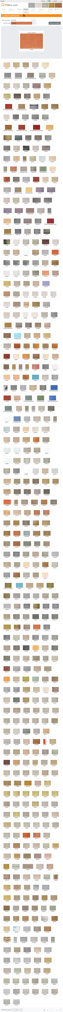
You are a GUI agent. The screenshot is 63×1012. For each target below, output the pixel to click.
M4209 (16, 671)
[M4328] (46, 304)
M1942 (17, 567)
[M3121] (45, 481)
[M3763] (7, 189)
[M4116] (7, 876)
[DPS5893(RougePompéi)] (36, 127)
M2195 (45, 578)
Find (33, 20)
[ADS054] (36, 283)
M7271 (26, 599)
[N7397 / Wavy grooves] (44, 293)
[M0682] (35, 897)
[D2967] (44, 106)
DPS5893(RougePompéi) (36, 130)
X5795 (47, 536)
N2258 (17, 953)
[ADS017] (7, 470)
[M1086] (45, 637)
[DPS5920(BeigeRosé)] (30, 75)
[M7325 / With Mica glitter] (7, 928)
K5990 (35, 484)
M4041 (7, 692)
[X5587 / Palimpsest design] (24, 502)
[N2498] (34, 939)
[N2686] (7, 887)
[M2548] (26, 741)
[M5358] (7, 481)
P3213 (54, 776)
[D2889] (26, 814)
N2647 (49, 130)
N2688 (35, 120)
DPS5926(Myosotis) (53, 401)
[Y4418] (16, 699)
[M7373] (26, 262)
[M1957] (7, 262)
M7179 (17, 890)
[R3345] (55, 345)
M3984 (7, 505)
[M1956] (27, 627)
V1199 (16, 921)
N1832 (35, 380)
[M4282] (48, 137)
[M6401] (16, 908)
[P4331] (55, 699)
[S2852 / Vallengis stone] (26, 679)
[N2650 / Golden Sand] (7, 283)
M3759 (36, 182)
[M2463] (7, 543)
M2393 (26, 432)
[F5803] (46, 512)
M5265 (55, 817)
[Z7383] (26, 304)
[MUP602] (23, 387)
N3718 (55, 755)
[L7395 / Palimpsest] (38, 5)
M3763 (7, 193)
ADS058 (16, 432)
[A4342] (26, 64)
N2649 (7, 901)
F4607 (25, 120)
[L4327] (7, 710)
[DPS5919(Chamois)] (21, 106)
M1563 (46, 848)
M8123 (26, 796)
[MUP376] (27, 543)
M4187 (16, 692)
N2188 (33, 390)
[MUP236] (18, 231)
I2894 (54, 807)
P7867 (46, 234)
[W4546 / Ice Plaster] (27, 418)
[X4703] (35, 616)
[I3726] (26, 720)
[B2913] (35, 803)
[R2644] (36, 564)
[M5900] (7, 554)
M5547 (26, 245)
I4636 (52, 78)
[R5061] (7, 450)
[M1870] (53, 168)
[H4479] (35, 148)
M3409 (37, 99)
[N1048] (46, 970)
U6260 (55, 474)
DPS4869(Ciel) (17, 422)
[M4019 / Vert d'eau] (35, 679)
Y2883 (16, 807)
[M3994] (16, 293)
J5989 (27, 495)
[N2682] (37, 876)
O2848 (7, 838)
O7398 (35, 297)
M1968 (46, 359)
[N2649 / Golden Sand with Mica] (7, 897)
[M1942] (17, 564)
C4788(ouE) (30, 213)
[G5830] (42, 158)
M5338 (36, 307)
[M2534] (45, 887)
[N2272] (37, 949)
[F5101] (16, 522)
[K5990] (35, 481)
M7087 (45, 776)
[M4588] (26, 148)
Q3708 (41, 411)
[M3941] (7, 606)
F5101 (16, 526)
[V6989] (25, 314)
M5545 (45, 994)
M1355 (26, 557)
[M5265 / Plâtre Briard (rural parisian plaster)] (55, 814)
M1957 (7, 265)
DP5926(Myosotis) (54, 390)
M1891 (34, 911)
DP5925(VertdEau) (8, 411)
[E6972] (54, 314)
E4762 (47, 203)
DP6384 (46, 442)
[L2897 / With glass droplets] (26, 803)
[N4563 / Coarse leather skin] (36, 356)
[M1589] (27, 450)
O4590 (16, 619)
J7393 (7, 224)
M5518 (35, 817)
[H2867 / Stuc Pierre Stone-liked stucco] (36, 824)
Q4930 (50, 588)
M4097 (55, 682)
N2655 (26, 442)
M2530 (35, 432)
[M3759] (36, 179)
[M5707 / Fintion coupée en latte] (16, 845)
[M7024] (28, 783)
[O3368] (26, 762)
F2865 (55, 828)
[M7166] (38, 783)
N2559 (7, 630)
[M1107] (26, 616)
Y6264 (35, 474)
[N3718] (55, 751)
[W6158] (16, 470)
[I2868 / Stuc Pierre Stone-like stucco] (27, 824)
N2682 (37, 880)
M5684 (17, 349)
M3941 (7, 609)
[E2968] (7, 783)
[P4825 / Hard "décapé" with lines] (8, 210)
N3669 (17, 901)
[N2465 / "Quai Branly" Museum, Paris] (35, 273)
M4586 (38, 328)
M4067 (44, 911)
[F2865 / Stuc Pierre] (45, 5)
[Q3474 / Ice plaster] (49, 210)
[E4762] (48, 200)
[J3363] (35, 720)
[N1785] (19, 585)
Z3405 (16, 661)
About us (41, 10)
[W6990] (34, 314)
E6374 (17, 453)
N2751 (28, 869)
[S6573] (7, 356)
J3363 (35, 724)
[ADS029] (17, 460)
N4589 (26, 651)
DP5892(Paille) (29, 193)
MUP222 (14, 390)
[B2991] (7, 429)
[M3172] (51, 408)
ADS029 (17, 463)
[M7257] (37, 960)
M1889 (55, 276)
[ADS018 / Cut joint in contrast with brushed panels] (46, 460)
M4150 (47, 932)
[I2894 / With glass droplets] (54, 803)
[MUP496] (37, 512)
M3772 (16, 734)
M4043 (42, 78)
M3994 (16, 297)
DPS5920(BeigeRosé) (30, 78)
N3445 (55, 359)
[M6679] (36, 731)
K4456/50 (6, 318)
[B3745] (36, 710)
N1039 (6, 984)
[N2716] (47, 335)
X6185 (27, 411)
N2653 (46, 151)
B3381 (16, 68)
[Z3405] (16, 658)
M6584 (7, 68)
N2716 (47, 338)
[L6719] (33, 408)
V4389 (27, 515)
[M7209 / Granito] (48, 960)
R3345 (55, 349)
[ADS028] (27, 460)
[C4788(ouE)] (30, 210)
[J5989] (27, 491)
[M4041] (7, 689)
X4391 (26, 380)
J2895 (45, 807)
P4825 (7, 213)
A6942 (28, 328)
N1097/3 (27, 973)
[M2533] (44, 980)
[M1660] (7, 252)
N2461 (7, 828)
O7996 (51, 193)
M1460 (16, 880)
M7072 (16, 765)
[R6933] (19, 325)
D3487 (7, 744)
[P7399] (26, 293)
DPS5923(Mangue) (8, 130)
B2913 (35, 807)
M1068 (37, 630)
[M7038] (16, 1001)
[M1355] (26, 554)
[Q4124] (16, 262)
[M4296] (45, 658)
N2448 (53, 942)
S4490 (19, 213)
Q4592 (45, 567)
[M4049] (43, 387)
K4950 (7, 297)
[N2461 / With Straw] (7, 824)
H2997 (45, 703)
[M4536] (28, 137)
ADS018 (47, 463)
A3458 (7, 515)
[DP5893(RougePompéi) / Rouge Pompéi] (50, 221)
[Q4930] (50, 585)
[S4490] (19, 210)
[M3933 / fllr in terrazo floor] (46, 627)
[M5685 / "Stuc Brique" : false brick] (36, 439)
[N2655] (26, 439)
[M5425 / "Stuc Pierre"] (7, 1001)
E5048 (7, 536)
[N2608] (55, 595)
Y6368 (7, 463)
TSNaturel (33, 172)
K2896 (26, 578)
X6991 (16, 245)
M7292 (45, 682)
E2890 (16, 817)
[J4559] (55, 262)
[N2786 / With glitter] (17, 856)
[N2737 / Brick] (26, 835)
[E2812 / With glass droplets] (26, 845)
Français (43, 1)
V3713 (55, 713)
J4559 (55, 265)
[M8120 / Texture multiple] (35, 793)
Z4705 (14, 370)
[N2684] (16, 502)
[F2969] (17, 783)
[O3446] (35, 751)
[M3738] (17, 96)
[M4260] (26, 689)
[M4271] (17, 606)
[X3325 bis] (7, 616)
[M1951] (53, 908)
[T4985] (16, 314)
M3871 (32, 161)
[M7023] (35, 366)
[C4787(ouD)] (36, 85)
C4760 (46, 609)
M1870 (53, 172)
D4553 (24, 161)
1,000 (20, 1009)
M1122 (47, 880)
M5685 (36, 442)
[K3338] (45, 720)
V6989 (25, 318)
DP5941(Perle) (18, 78)
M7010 (16, 984)
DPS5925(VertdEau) (29, 401)
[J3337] (35, 772)
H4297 (26, 640)
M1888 (6, 807)
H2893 (26, 89)
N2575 (15, 942)
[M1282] (7, 564)
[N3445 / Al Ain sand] (55, 356)
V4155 (6, 724)
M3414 (16, 776)
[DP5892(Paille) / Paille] (29, 189)
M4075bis (45, 349)
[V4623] (26, 481)
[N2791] (45, 64)
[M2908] (36, 345)
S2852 (26, 682)
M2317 (26, 286)
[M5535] (52, 158)
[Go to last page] (60, 1009)
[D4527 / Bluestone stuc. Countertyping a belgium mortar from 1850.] (16, 116)
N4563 (36, 359)
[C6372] (16, 85)
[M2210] (45, 377)
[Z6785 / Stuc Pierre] (7, 158)
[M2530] (35, 429)
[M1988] (26, 179)
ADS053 (16, 442)
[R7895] (18, 137)
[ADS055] (7, 439)
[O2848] (7, 835)
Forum (32, 10)
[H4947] (26, 522)
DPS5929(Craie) (18, 193)
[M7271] (26, 595)
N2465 (35, 276)
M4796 (47, 328)
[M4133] (50, 866)
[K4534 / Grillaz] (16, 179)
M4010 (35, 255)
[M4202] (27, 668)
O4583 (36, 661)
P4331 (54, 703)
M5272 (55, 109)
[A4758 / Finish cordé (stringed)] (16, 554)
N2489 (24, 942)
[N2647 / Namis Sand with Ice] (49, 127)
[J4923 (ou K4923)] (8, 585)
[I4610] (45, 366)
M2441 (6, 182)
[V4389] (27, 512)
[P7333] (35, 762)
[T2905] (16, 793)
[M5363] (7, 491)
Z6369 (26, 255)
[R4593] (16, 574)
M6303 (17, 599)
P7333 (35, 765)
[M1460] (16, 876)
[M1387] (7, 939)
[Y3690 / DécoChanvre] (45, 595)
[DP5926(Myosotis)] (54, 387)
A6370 (46, 453)
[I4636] (52, 75)
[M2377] (7, 772)
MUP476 (17, 536)
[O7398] (35, 293)
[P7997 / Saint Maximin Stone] (40, 189)
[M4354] (44, 314)
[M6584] (7, 64)
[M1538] (7, 908)
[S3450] (37, 335)
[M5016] (16, 377)
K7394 (16, 307)
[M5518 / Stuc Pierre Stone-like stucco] (35, 814)
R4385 (45, 474)
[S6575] (55, 252)
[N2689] (55, 876)
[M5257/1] (38, 221)
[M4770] (36, 606)
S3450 (37, 338)
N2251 (40, 213)
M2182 (17, 963)
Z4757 (37, 234)
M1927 (35, 640)
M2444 (7, 682)
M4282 (48, 141)
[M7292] (45, 679)
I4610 (45, 370)
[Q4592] (45, 564)
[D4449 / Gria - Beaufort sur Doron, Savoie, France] (55, 689)
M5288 (7, 99)
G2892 (7, 817)
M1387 (7, 942)
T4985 (16, 318)
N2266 (55, 557)
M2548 (26, 744)
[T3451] (16, 158)
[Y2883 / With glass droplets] (16, 803)
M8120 (35, 796)
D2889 (26, 817)
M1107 (26, 619)
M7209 (48, 963)
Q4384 (17, 547)
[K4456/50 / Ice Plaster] (7, 314)
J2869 (17, 828)
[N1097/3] (27, 970)
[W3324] (7, 699)
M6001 (54, 901)
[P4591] (16, 647)
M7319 (27, 932)
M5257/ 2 (54, 619)
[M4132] (17, 397)
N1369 (29, 588)
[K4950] (7, 293)
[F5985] (6, 366)
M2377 (7, 776)
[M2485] (54, 918)
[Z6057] (45, 262)
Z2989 (45, 255)
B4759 (55, 609)
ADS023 (17, 224)
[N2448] (53, 939)
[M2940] (7, 731)
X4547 (36, 599)
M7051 (27, 370)
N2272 (37, 953)
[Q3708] (41, 408)
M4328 (46, 307)
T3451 (16, 161)
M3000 (26, 276)
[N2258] (17, 949)
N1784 (27, 890)
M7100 (35, 265)
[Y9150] (34, 106)
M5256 (7, 859)
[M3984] (7, 502)
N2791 (45, 68)
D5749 (37, 547)
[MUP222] (14, 387)
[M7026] (26, 876)
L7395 (6, 307)
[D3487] (7, 741)
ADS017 (7, 474)
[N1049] (16, 679)
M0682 (35, 901)
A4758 (16, 557)
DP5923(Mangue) (8, 328)
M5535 (52, 161)
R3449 (36, 744)
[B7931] (37, 200)
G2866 (46, 828)
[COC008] (26, 356)
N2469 (7, 349)
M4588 (26, 151)
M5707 (16, 848)
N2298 (16, 724)
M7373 (26, 265)
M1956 (27, 630)
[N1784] (27, 887)
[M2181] (16, 356)
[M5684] (17, 345)
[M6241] (35, 699)
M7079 (44, 901)
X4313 (26, 713)
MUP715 (55, 380)
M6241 (35, 703)
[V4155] (7, 720)
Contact (50, 11)
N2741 (6, 848)
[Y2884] (45, 814)
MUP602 (23, 390)
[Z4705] (14, 366)
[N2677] (36, 887)
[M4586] (38, 325)
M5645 (7, 599)
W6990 (35, 318)
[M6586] (16, 148)
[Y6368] (7, 460)
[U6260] (55, 470)
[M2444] (7, 679)
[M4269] (37, 668)
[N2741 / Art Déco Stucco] (7, 845)
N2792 (55, 848)
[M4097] (55, 679)
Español (55, 1)
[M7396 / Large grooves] (53, 293)
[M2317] (26, 283)
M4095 (35, 984)
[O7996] (51, 189)
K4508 (27, 99)
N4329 (46, 99)
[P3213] (55, 772)
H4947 (26, 526)
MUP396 (27, 536)
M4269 (37, 671)
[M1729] (7, 762)
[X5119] (19, 408)
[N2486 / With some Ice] (37, 418)
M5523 (37, 859)
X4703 (35, 619)
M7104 (45, 120)
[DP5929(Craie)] (23, 168)
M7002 (7, 640)
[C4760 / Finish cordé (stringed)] (46, 606)
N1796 (55, 245)
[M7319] (27, 928)
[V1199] (16, 918)
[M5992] (17, 491)
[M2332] (35, 554)
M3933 (47, 630)
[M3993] (35, 241)
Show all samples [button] (55, 23)
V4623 (26, 484)
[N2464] (44, 939)
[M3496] (26, 731)
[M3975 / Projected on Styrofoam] (6, 387)
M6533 (55, 182)
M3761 (36, 692)
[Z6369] (26, 252)
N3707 (7, 921)
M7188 (27, 234)
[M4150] (47, 928)
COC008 (26, 359)
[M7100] (35, 262)
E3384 (55, 484)
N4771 (26, 609)
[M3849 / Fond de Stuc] (54, 991)
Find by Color (7, 23)
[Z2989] (45, 252)
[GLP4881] (47, 491)
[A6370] (46, 450)
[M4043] (42, 75)
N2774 (36, 838)
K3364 (47, 422)
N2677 (36, 890)
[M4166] (7, 647)
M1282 (7, 567)
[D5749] (37, 543)
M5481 (26, 776)
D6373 (16, 276)
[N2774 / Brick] (36, 835)
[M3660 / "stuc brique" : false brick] (35, 647)
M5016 (16, 380)
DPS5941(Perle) (8, 78)
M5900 (7, 557)
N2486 (37, 422)
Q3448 (16, 255)
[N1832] (35, 377)
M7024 (28, 786)
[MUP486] (13, 168)
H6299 (26, 474)
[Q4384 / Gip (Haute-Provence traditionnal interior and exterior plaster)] (58, 5)
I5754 (46, 547)
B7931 (36, 203)
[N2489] (23, 939)
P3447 (26, 755)
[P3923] (26, 564)
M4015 (55, 567)
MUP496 (37, 515)
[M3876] (7, 991)
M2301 (16, 640)
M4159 (20, 370)
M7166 (38, 786)
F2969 (17, 786)
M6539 (35, 921)
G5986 (37, 495)
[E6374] (17, 450)
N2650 (7, 286)
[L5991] (38, 137)
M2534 (45, 890)
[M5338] (36, 304)
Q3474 (49, 213)
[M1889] (55, 273)
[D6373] (16, 273)
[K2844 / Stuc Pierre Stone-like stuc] (46, 835)
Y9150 (34, 109)
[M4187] (16, 689)
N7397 (44, 297)
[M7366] (16, 928)
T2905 (16, 796)
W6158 (16, 474)
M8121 (55, 796)
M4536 (28, 141)
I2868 (26, 828)
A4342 (26, 68)
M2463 (7, 547)
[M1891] (35, 908)
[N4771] (27, 606)
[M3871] (33, 158)
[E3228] (45, 616)
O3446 (36, 755)
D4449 (55, 692)
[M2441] (7, 179)
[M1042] (16, 866)
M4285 (37, 453)
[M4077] (54, 720)
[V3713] (55, 710)
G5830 (42, 161)
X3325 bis (6, 619)
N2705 (47, 89)
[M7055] (17, 741)
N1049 (16, 682)
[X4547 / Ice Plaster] (36, 595)
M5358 (7, 484)
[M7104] (45, 116)
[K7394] (16, 304)
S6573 (6, 359)
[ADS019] (36, 460)
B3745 (36, 713)
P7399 (26, 297)
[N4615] (7, 574)
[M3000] (26, 273)
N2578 (6, 869)
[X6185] (27, 408)
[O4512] (7, 335)
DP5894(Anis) (43, 172)
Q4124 (16, 265)
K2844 (46, 838)
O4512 (7, 338)
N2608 (55, 599)
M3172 (51, 411)
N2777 (5, 172)
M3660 (36, 651)
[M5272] (54, 106)
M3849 (54, 994)
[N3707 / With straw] (7, 918)
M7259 (7, 963)
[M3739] (45, 241)
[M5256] (7, 856)
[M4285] (37, 450)
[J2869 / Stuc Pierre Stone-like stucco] (17, 824)
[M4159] (20, 366)
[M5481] (26, 772)
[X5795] (47, 533)
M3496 (26, 734)
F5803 (46, 515)
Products (11, 10)
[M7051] (27, 366)
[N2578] (51, 5)
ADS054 (36, 286)
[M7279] (45, 751)
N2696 (45, 651)
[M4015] (55, 564)
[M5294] (36, 845)
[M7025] (17, 970)
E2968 (7, 786)
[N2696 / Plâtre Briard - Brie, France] (45, 647)
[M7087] (45, 772)
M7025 (17, 973)
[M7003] (7, 397)
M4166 (7, 651)
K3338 (45, 724)
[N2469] (7, 345)
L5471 (6, 526)
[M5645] (7, 595)
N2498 (34, 942)
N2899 (7, 796)
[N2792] (55, 845)
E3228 (45, 619)
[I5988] (7, 200)
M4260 (26, 692)
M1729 (6, 765)
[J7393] (7, 221)
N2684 (16, 505)
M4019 (35, 682)
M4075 (27, 349)
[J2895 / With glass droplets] (45, 803)
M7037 (46, 286)
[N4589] (26, 647)
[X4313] (26, 710)
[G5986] (37, 491)
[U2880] (45, 793)
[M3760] (26, 699)
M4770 (36, 609)
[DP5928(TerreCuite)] (8, 106)
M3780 (54, 765)
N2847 (16, 838)
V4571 (6, 661)
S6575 (55, 255)
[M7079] (44, 897)
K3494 (16, 713)
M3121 (45, 484)
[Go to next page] (56, 1009)
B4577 (54, 651)
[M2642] (25, 918)
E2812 (26, 848)
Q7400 (6, 120)
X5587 (24, 505)
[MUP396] (26, 533)
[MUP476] (16, 533)
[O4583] (36, 658)
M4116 (7, 880)
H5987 (7, 151)
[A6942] (28, 325)
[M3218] (35, 64)
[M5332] (55, 658)
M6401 (16, 911)
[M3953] (25, 980)
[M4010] (35, 252)
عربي (60, 1)
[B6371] (7, 418)
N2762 (7, 755)
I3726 (25, 724)
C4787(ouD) (36, 89)
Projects (19, 11)
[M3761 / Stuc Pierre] (36, 689)
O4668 (17, 630)
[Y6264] (36, 470)
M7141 (54, 640)
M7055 (17, 744)
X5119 (19, 411)
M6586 (16, 151)
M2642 (25, 921)
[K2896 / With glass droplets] (26, 574)
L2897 (25, 807)
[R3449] (36, 741)
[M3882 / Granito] (7, 970)
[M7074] (37, 928)
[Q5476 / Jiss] (36, 533)
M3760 (26, 703)
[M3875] (16, 991)
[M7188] (27, 231)
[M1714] (27, 335)
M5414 (7, 953)
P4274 (52, 744)
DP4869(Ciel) (17, 338)
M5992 (17, 495)
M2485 (54, 921)
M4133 (50, 869)
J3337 (35, 776)
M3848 (27, 953)
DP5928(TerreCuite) (9, 109)
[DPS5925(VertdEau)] (28, 397)
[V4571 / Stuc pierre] (7, 658)
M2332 (35, 557)
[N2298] (16, 720)
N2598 (45, 921)
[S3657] (7, 377)
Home (3, 11)
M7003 (7, 401)
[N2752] (27, 856)
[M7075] (35, 991)
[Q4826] (28, 221)
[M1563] (46, 845)
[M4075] (27, 345)
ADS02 (17, 286)
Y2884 (45, 817)
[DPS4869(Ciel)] (17, 418)
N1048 (47, 973)
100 (13, 1009)
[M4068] (27, 960)
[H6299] (26, 470)
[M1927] (35, 637)
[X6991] (16, 241)
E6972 (54, 318)
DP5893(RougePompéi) (50, 224)
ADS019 (37, 463)
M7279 (45, 755)
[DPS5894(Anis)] (40, 397)
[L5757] (45, 179)
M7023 (35, 370)
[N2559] (7, 627)
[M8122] (47, 783)
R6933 (19, 328)
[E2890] (16, 814)
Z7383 (26, 307)
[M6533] (55, 179)
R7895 (18, 141)
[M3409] (37, 96)
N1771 (17, 515)
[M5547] (26, 241)
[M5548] (37, 970)
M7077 (40, 588)
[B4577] (55, 647)
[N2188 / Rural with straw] (33, 387)
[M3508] (36, 574)
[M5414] (7, 949)
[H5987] (7, 148)
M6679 (36, 734)
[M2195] (45, 574)
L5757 (45, 182)
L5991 (38, 141)
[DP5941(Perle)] (18, 75)
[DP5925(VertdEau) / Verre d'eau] (8, 408)
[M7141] (55, 637)
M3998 (7, 141)
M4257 (26, 994)
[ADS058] (16, 429)
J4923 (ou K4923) (8, 588)
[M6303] (16, 595)
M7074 (37, 932)
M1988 (26, 182)
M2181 (16, 359)
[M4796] (47, 325)
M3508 (36, 578)
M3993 (35, 245)
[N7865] (7, 241)
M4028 (16, 203)
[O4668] (17, 627)
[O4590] (16, 616)
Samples (26, 11)
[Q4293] (46, 710)
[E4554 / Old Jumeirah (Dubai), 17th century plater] (26, 658)
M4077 (54, 724)
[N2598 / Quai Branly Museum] (44, 918)
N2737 (26, 838)
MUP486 (13, 172)
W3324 (7, 703)
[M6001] (54, 897)
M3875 (16, 994)
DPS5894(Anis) (40, 401)
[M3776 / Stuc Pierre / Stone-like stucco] (16, 751)
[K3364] (47, 418)
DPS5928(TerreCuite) (21, 130)
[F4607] (25, 116)
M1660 (6, 255)
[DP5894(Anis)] (43, 168)
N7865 (7, 245)
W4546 (27, 422)
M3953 (25, 984)
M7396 (53, 297)
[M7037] (46, 283)
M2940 (7, 734)
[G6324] (7, 273)
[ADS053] (16, 439)
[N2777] (5, 168)
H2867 (36, 828)
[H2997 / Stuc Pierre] (45, 699)
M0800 (25, 911)
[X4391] (26, 377)
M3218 (35, 68)
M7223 (45, 432)
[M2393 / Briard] (26, 429)
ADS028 (27, 463)
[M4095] (35, 980)
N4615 (7, 578)
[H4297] (26, 637)
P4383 (45, 276)
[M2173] (7, 668)
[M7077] (40, 585)
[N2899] (7, 793)
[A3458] (7, 512)
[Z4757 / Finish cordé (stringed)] (37, 231)
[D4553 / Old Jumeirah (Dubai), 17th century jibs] (24, 158)
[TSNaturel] (33, 168)
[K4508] (27, 96)
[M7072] (16, 762)
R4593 (16, 578)
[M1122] (47, 876)
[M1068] (36, 627)
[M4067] (44, 908)
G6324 (6, 276)
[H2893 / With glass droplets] (26, 85)
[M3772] (16, 731)
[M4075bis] (45, 345)
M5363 (7, 495)
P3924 (46, 692)
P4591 (16, 651)
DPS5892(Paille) (8, 234)
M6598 (7, 89)
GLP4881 (46, 495)
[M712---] (46, 731)
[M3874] (45, 554)
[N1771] (17, 512)
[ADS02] (17, 283)
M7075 (35, 994)
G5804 (34, 505)
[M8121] (55, 793)
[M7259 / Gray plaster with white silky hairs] (31, 5)
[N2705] (47, 85)
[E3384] (55, 481)
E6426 (26, 203)
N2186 (40, 869)
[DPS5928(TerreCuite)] (21, 127)
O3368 (26, 765)
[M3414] (16, 772)
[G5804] (34, 502)
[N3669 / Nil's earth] (17, 897)
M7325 (6, 932)
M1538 (6, 911)
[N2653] (46, 148)
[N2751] (28, 866)
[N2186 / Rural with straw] (40, 866)
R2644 (36, 567)
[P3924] (46, 689)
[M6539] (35, 918)
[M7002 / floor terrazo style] (7, 637)
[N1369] (29, 585)
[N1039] (7, 980)
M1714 (27, 338)
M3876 (7, 994)
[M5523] (37, 856)
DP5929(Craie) (23, 172)
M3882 (7, 973)
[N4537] (47, 668)
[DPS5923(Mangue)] (8, 127)
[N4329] (46, 96)
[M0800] (25, 908)
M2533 (45, 984)
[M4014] (47, 856)
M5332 (55, 661)
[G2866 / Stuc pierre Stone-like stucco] (46, 824)
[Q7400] (7, 116)
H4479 (35, 151)
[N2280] (48, 949)
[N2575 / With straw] (15, 939)
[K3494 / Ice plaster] (16, 710)
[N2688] (35, 116)
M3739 (45, 245)
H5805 (44, 505)
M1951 (52, 911)
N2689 (56, 880)
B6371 (7, 422)
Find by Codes (6, 20)
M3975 (5, 390)
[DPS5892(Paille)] (7, 231)
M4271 (17, 609)
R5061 (7, 453)
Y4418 (16, 703)
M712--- (46, 734)
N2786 (17, 859)
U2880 (45, 796)
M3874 (45, 557)
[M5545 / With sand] (45, 991)
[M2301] (16, 637)
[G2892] (7, 814)
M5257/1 (38, 224)
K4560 (36, 526)
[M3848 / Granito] (27, 949)
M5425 (7, 1005)
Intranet (3, 1)
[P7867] (46, 231)
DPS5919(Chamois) (22, 109)
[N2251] (40, 210)
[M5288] (7, 96)
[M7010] (16, 980)
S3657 (7, 380)
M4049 (43, 390)
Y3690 (45, 599)
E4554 (26, 661)
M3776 (16, 755)
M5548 (37, 973)
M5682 (54, 984)
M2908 (36, 349)
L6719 (33, 411)
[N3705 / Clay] (26, 897)
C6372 (16, 89)
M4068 (27, 963)
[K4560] (36, 522)
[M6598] (7, 85)
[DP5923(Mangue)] (8, 325)
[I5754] (46, 543)
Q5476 (36, 536)
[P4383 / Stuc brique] (45, 273)
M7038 (16, 1005)
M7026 (26, 880)
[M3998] (8, 137)
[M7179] (17, 887)
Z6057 (45, 265)
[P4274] (53, 741)
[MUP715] (55, 377)
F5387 (46, 526)
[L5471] (7, 522)
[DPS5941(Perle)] (7, 75)
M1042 (16, 869)
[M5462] (55, 418)
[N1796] (55, 241)
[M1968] (46, 356)
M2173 (6, 671)
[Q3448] (16, 252)
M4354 (44, 318)
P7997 (40, 193)
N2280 (48, 953)
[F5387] (46, 522)
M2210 (45, 380)
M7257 (37, 963)
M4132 (17, 401)
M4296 (45, 661)
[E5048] (7, 533)
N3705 (26, 901)
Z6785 (7, 161)
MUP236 (18, 234)
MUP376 (27, 547)
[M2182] (16, 960)
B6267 (55, 370)
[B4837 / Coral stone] (17, 481)
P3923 (26, 567)
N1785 (19, 588)
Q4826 (27, 224)
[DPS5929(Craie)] (18, 189)
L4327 (6, 713)
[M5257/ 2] (55, 616)
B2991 (6, 432)
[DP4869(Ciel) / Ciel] (17, 335)
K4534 (16, 182)
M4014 (48, 859)
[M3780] (54, 762)
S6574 (44, 744)
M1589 (27, 453)
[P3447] (26, 751)
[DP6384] (45, 439)
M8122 (47, 786)
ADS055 (7, 442)
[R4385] (45, 470)
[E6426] (26, 200)
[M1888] (7, 803)
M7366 (16, 932)
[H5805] (44, 502)
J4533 (53, 505)
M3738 (17, 99)
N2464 (44, 942)
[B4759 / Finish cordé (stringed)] (55, 606)
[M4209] (16, 668)
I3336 (44, 765)
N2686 (7, 890)
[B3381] (16, 64)
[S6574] (44, 741)
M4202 (27, 671)
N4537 (47, 671)
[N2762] (7, 751)
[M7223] (46, 429)
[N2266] (55, 554)
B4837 (17, 484)
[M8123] (26, 793)
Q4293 (46, 713)
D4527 (16, 120)
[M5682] (54, 980)
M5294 (36, 848)
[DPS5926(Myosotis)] (52, 397)
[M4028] (16, 200)
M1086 (45, 640)
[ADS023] (17, 221)
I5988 (6, 203)
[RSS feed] (24, 15)
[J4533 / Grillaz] (53, 502)
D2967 (44, 109)
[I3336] (44, 762)
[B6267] (55, 366)
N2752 (27, 859)
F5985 (6, 370)
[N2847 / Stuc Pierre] (16, 835)
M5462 (55, 422)
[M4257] (26, 991)
